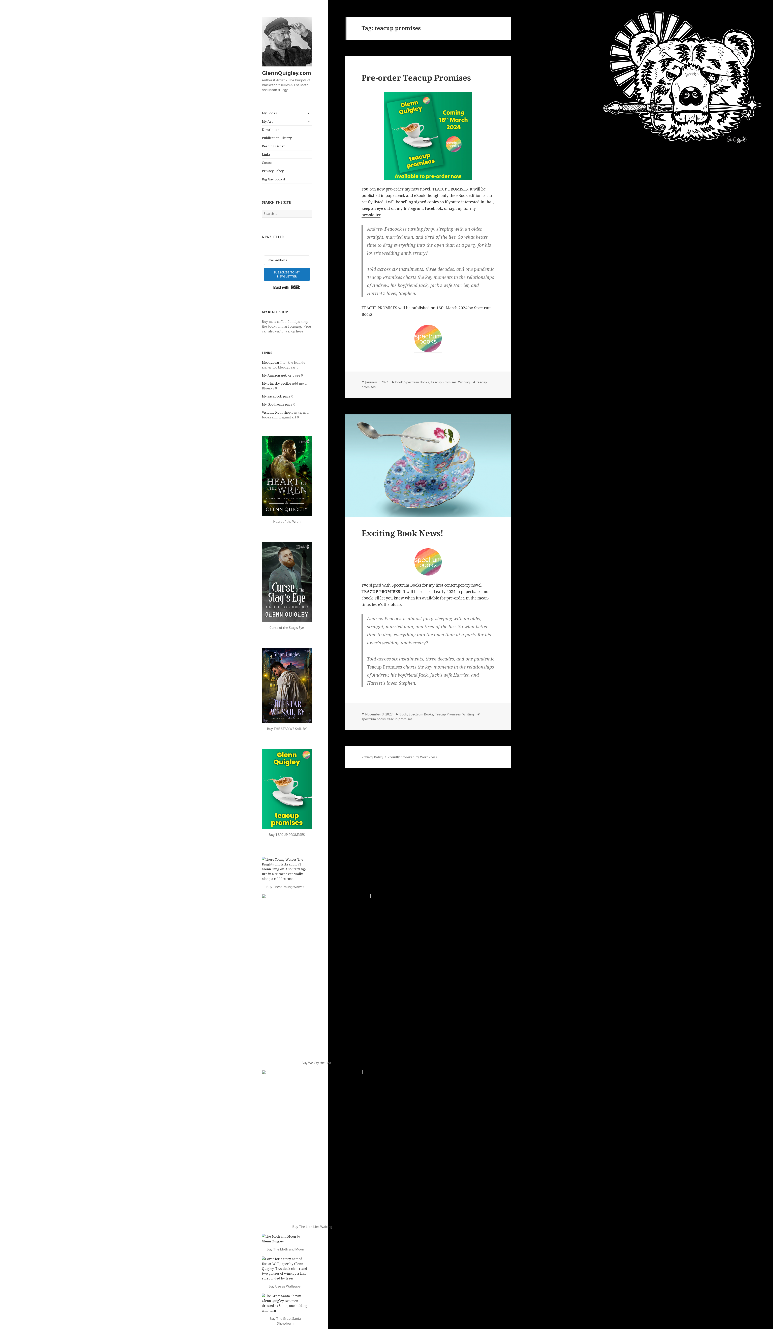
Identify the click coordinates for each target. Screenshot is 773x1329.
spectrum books (374, 719)
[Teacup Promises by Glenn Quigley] (287, 789)
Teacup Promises (444, 382)
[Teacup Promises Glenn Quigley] (428, 136)
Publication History (277, 138)
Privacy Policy (273, 171)
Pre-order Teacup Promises (416, 77)
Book (399, 382)
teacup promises (399, 719)
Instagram (413, 208)
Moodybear (271, 362)
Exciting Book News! (402, 533)
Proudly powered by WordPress (412, 757)
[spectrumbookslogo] (428, 338)
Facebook (433, 208)
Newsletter (270, 129)
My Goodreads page (277, 404)
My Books (269, 113)
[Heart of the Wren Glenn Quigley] (287, 476)
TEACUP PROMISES (450, 189)
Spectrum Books (416, 382)
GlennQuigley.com (286, 73)
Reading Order (273, 146)
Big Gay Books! (273, 179)
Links (266, 154)
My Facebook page (276, 396)
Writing (464, 382)
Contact (268, 162)
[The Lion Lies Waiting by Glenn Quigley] (312, 1145)
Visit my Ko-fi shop (276, 412)
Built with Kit (286, 287)
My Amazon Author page (281, 375)
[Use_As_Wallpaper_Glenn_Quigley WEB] (285, 1269)
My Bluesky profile (276, 383)
